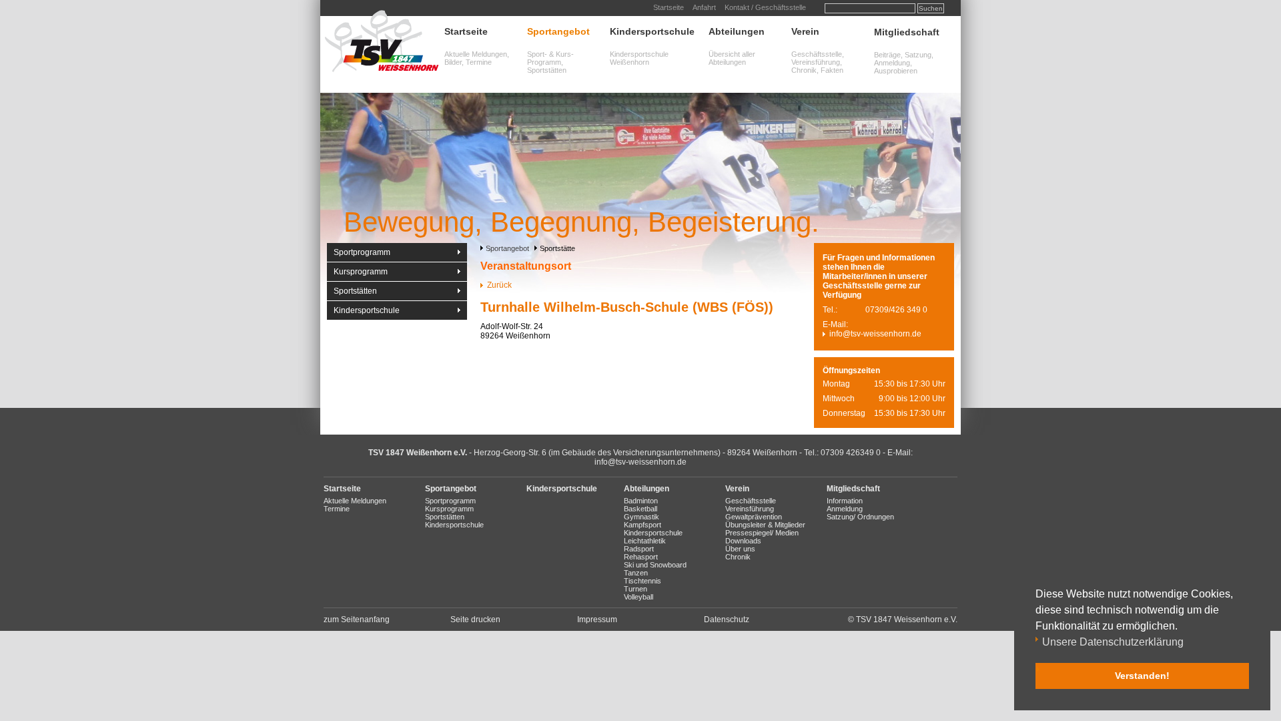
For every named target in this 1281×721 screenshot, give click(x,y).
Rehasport (641, 557)
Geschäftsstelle (750, 501)
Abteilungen (737, 31)
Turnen (635, 589)
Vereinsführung (749, 509)
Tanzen (636, 573)
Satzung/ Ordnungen (860, 517)
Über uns (740, 549)
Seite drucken (475, 619)
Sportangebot (558, 31)
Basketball (640, 509)
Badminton (641, 501)
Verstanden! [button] (1142, 675)
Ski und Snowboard (655, 565)
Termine (337, 509)
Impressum (597, 619)
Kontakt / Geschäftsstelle (765, 7)
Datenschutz (726, 619)
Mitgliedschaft (906, 32)
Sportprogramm (362, 252)
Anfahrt (704, 7)
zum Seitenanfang (357, 619)
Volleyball (638, 597)
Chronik (738, 557)
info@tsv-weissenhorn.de (875, 333)
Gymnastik (641, 517)
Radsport (639, 549)
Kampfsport (642, 525)
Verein (805, 31)
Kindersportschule (652, 31)
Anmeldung (845, 509)
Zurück (499, 285)
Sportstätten (355, 291)
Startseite (668, 7)
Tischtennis (642, 581)
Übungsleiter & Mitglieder (765, 525)
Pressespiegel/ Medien (762, 533)
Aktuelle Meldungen (355, 501)
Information (845, 501)
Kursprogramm (361, 271)
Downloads (743, 541)
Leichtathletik (645, 541)
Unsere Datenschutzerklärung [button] (1113, 642)
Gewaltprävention (753, 517)
